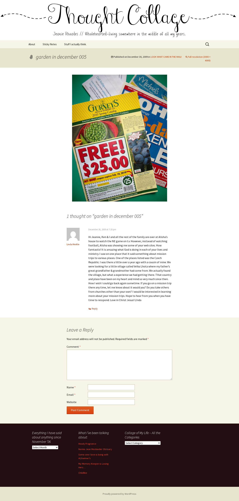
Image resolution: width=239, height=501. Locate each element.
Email (71, 394)
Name (71, 387)
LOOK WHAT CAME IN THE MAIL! (166, 56)
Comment (74, 346)
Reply (95, 308)
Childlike (82, 472)
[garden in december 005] (119, 137)
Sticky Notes (50, 44)
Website (71, 402)
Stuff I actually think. (75, 44)
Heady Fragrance (87, 443)
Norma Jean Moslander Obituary (95, 449)
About (32, 44)
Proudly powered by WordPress (119, 493)
